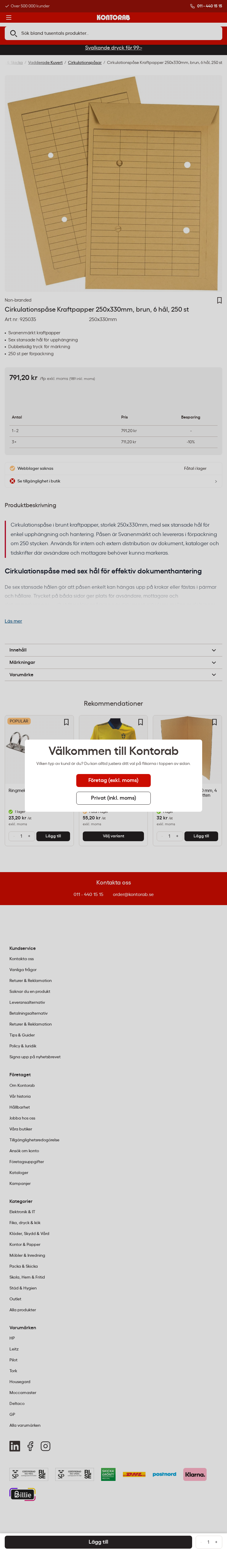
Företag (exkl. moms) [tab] (113, 780)
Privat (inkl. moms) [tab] (113, 798)
